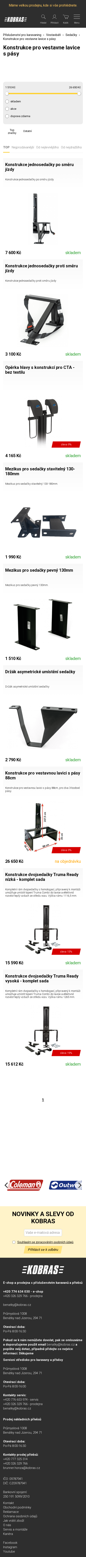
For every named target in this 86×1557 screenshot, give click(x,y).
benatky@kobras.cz (17, 1305)
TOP (6, 147)
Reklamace (11, 1512)
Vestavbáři (53, 35)
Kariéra (8, 1534)
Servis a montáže (15, 1529)
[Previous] (6, 1185)
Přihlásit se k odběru (43, 1250)
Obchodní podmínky (17, 1507)
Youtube (9, 1551)
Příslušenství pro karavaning (22, 35)
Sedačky (71, 35)
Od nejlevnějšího (47, 147)
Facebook (10, 1543)
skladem (15, 101)
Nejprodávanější (23, 147)
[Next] (79, 1185)
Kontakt (8, 1503)
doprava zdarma (20, 116)
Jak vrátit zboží (13, 1521)
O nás (7, 1525)
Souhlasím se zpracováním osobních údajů (45, 1242)
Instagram (10, 1547)
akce (13, 108)
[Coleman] (25, 1185)
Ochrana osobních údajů (20, 1516)
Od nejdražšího (71, 147)
